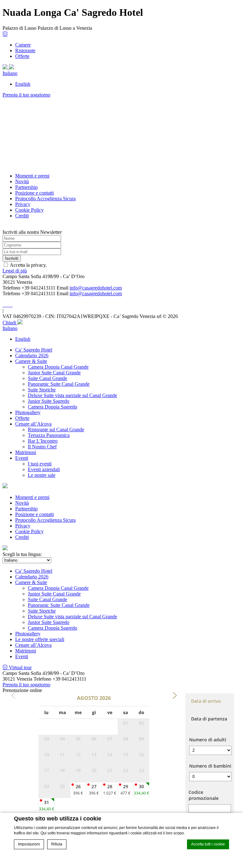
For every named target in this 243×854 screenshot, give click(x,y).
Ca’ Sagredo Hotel (33, 349)
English (22, 84)
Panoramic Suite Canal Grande (59, 384)
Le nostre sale (41, 475)
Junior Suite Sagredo (48, 401)
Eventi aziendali (44, 469)
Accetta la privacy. (28, 265)
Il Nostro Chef (42, 446)
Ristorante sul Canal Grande (56, 429)
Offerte (22, 56)
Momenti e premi (32, 175)
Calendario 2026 (31, 355)
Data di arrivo (206, 701)
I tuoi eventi (40, 463)
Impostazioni (29, 844)
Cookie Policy (29, 210)
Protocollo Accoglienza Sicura (45, 198)
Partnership (26, 187)
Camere (23, 44)
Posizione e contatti (34, 193)
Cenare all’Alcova (33, 424)
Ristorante (25, 50)
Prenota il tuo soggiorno (26, 94)
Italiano (10, 73)
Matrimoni (25, 452)
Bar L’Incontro (43, 441)
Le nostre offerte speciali (39, 639)
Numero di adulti (207, 740)
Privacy (22, 204)
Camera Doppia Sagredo (52, 406)
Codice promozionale (204, 795)
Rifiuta (56, 844)
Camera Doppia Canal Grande (58, 367)
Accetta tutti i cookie (208, 844)
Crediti (22, 215)
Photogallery (27, 412)
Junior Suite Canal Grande (54, 372)
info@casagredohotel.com (96, 287)
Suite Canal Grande (47, 378)
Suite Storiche (42, 389)
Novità (22, 181)
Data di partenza (209, 719)
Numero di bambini (210, 766)
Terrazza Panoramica (49, 435)
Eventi (21, 458)
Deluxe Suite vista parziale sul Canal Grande (72, 395)
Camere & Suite (31, 361)
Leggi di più (15, 270)
